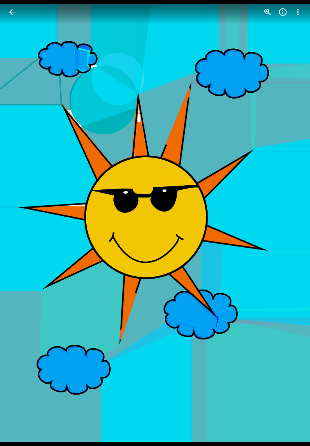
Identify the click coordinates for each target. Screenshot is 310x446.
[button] (21, 223)
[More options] (297, 12)
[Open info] (282, 12)
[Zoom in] (267, 12)
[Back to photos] (12, 12)
